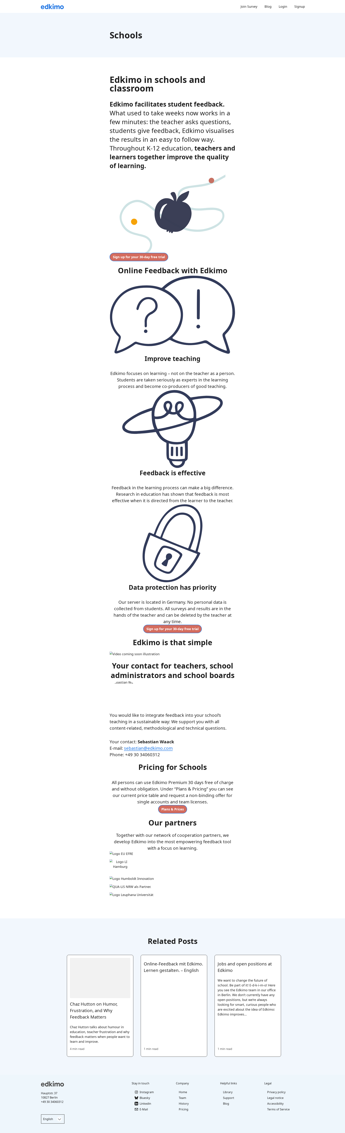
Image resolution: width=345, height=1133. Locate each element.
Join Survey (249, 6)
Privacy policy (276, 1092)
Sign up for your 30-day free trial (139, 257)
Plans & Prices (172, 809)
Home (183, 1092)
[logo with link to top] (84, 1084)
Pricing (183, 1109)
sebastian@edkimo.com (148, 748)
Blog (268, 6)
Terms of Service (278, 1109)
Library (228, 1092)
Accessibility (275, 1104)
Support (228, 1098)
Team (182, 1098)
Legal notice (275, 1098)
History (184, 1104)
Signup (299, 6)
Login (283, 6)
